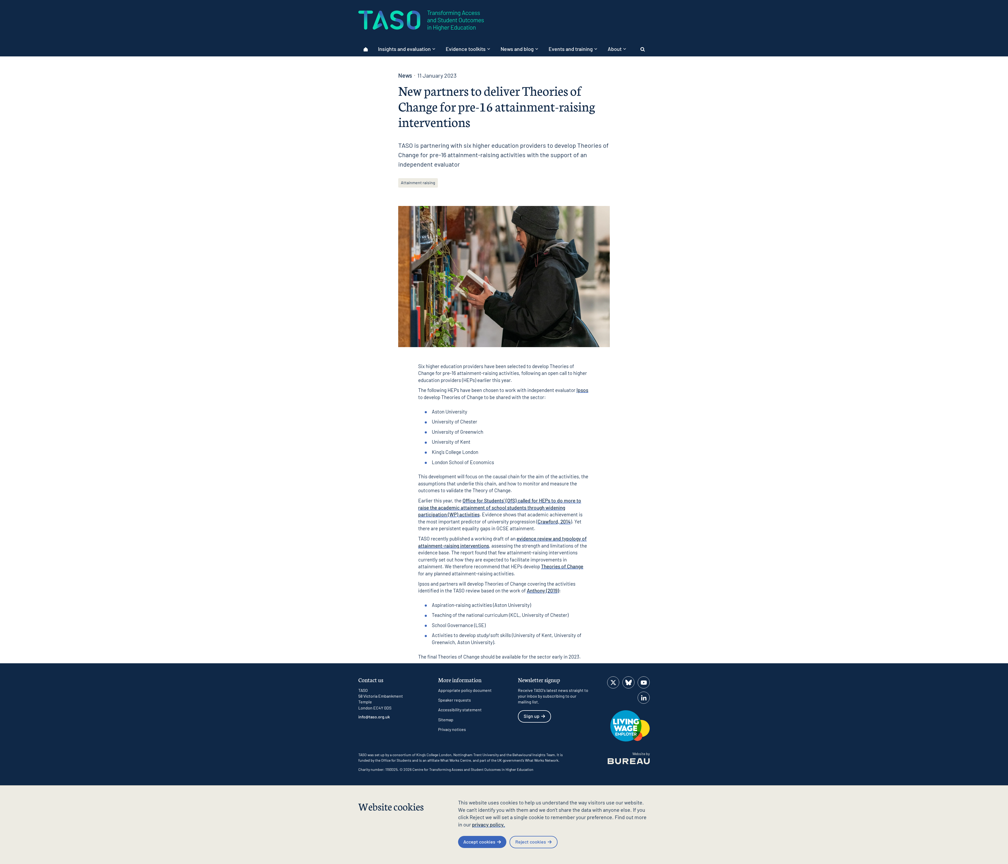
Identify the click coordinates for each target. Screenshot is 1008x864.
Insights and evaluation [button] (404, 49)
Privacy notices (452, 729)
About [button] (615, 49)
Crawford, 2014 (554, 521)
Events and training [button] (571, 49)
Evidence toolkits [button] (466, 49)
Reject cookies (530, 842)
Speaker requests (454, 699)
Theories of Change (562, 566)
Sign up (531, 716)
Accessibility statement (460, 709)
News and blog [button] (517, 49)
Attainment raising (418, 182)
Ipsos (582, 390)
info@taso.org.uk (374, 716)
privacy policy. (488, 824)
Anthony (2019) (543, 590)
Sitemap (445, 719)
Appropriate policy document (465, 690)
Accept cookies (479, 842)
